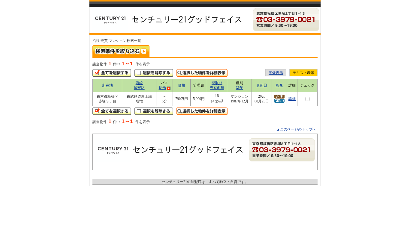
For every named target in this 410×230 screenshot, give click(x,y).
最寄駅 (139, 88)
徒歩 (162, 88)
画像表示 (276, 73)
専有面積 (217, 88)
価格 (181, 85)
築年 (239, 88)
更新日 (261, 85)
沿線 (139, 83)
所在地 (107, 85)
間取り (217, 83)
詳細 (292, 99)
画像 (279, 85)
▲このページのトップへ (296, 129)
